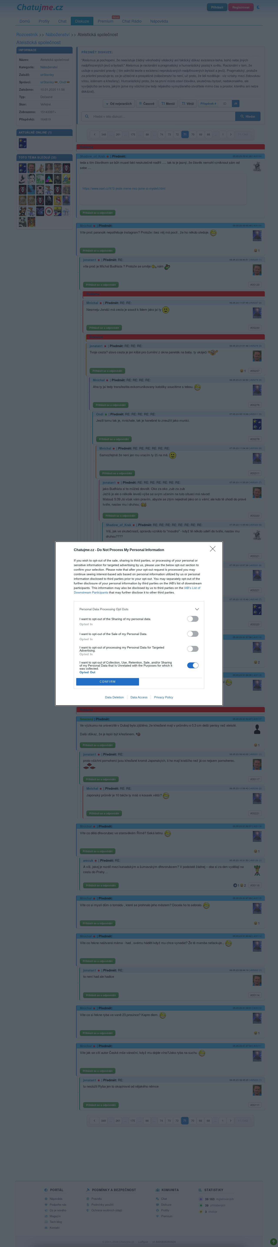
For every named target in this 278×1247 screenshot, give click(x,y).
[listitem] (139, 609)
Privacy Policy (163, 697)
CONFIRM (108, 681)
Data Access (139, 697)
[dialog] (139, 623)
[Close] (214, 550)
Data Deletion (114, 697)
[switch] (193, 619)
